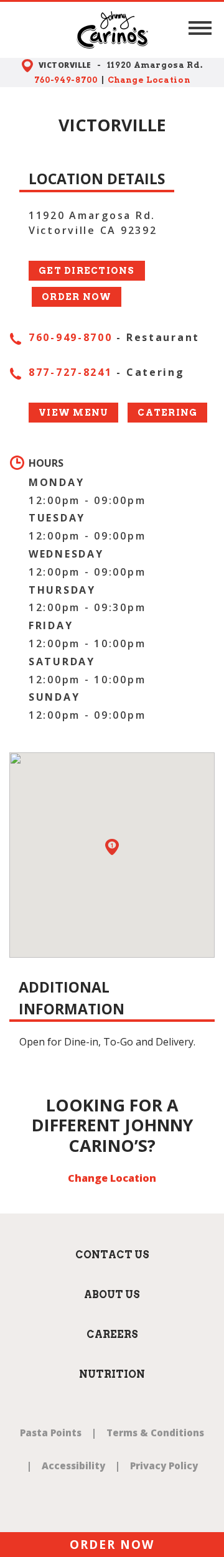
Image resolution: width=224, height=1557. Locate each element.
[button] (200, 28)
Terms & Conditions (155, 1432)
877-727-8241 (71, 372)
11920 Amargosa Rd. (155, 65)
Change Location (149, 80)
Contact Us (112, 1255)
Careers (112, 1334)
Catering (167, 413)
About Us (112, 1295)
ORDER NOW (112, 1544)
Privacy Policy (164, 1465)
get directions (87, 271)
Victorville (65, 65)
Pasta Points (51, 1432)
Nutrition (112, 1374)
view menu (73, 413)
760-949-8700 (66, 80)
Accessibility (73, 1465)
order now (76, 297)
